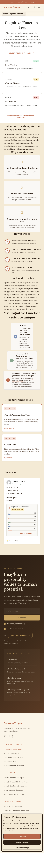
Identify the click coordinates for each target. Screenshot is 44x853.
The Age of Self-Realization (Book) (17, 810)
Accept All (22, 836)
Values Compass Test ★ (13, 749)
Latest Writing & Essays (13, 806)
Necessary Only (22, 842)
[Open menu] (40, 7)
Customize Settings (22, 848)
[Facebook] (12, 736)
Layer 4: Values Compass (13, 790)
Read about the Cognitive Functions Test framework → (22, 116)
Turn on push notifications (20, 635)
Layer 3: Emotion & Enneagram (15, 786)
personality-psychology (25, 2)
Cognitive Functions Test (13, 757)
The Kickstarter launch (15, 629)
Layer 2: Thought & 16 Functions (16, 782)
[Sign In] (34, 7)
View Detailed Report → (28, 533)
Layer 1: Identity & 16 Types (14, 778)
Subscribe (22, 618)
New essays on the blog (16, 624)
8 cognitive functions (22, 379)
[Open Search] (29, 7)
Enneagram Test (10, 761)
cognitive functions (25, 140)
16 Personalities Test (12, 753)
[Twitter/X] (8, 736)
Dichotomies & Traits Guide (14, 794)
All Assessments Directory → (15, 765)
